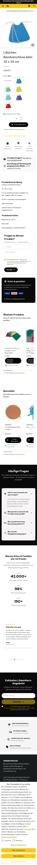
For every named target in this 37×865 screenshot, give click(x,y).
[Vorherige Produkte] (6, 349)
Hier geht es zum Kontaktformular (19, 159)
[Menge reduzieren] (21, 120)
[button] (18, 31)
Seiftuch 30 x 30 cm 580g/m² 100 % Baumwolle (12, 350)
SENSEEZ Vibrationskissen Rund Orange (12, 427)
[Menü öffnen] (3, 6)
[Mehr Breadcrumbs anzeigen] (3, 11)
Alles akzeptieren (18, 850)
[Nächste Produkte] (31, 349)
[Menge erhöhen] (21, 118)
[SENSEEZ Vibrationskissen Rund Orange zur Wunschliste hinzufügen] (18, 420)
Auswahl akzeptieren (18, 862)
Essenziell (7, 840)
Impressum (28, 829)
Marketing (18, 840)
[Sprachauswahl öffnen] (29, 6)
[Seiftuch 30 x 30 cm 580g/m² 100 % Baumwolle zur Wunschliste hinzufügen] (18, 343)
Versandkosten (20, 129)
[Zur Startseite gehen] (7, 6)
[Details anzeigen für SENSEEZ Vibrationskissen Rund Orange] (13, 412)
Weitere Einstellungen (18, 845)
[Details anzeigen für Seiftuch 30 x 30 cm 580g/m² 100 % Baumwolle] (13, 336)
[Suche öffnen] (34, 6)
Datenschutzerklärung (13, 261)
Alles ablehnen (18, 856)
